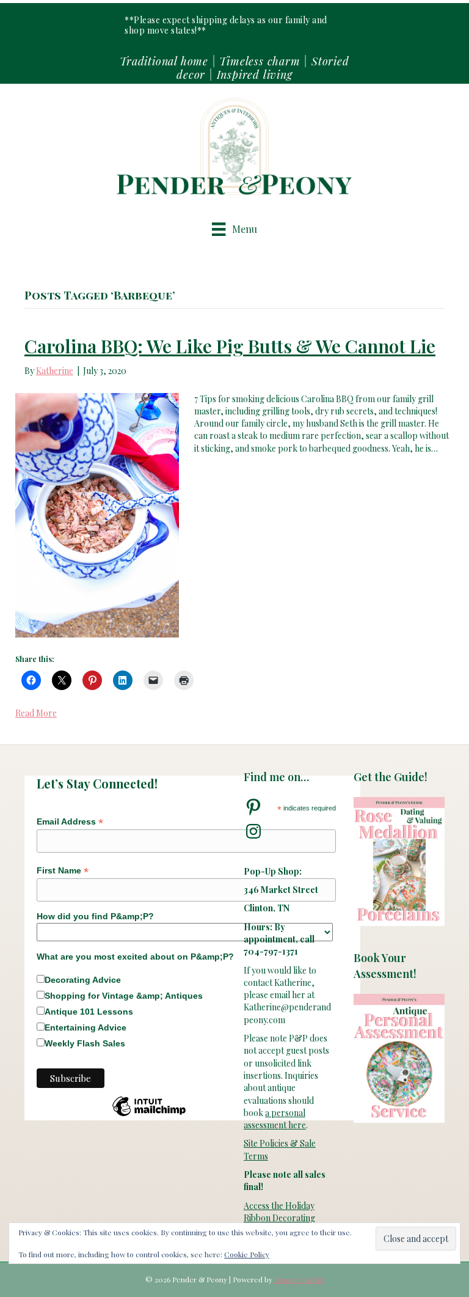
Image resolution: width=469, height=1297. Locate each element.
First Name (63, 870)
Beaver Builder (299, 1279)
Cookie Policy (246, 1254)
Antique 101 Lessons (89, 1011)
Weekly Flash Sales (85, 1043)
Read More (36, 713)
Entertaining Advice (85, 1027)
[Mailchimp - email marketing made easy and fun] (149, 1115)
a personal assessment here (275, 1119)
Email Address (70, 822)
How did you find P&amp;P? (95, 916)
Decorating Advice (83, 980)
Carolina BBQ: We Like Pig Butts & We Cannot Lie (229, 346)
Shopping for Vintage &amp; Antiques (124, 996)
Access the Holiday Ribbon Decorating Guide (279, 1218)
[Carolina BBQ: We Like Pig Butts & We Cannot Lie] (97, 514)
